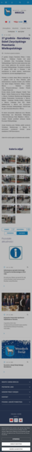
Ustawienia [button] (16, 439)
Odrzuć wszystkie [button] (16, 444)
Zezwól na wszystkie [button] (16, 449)
